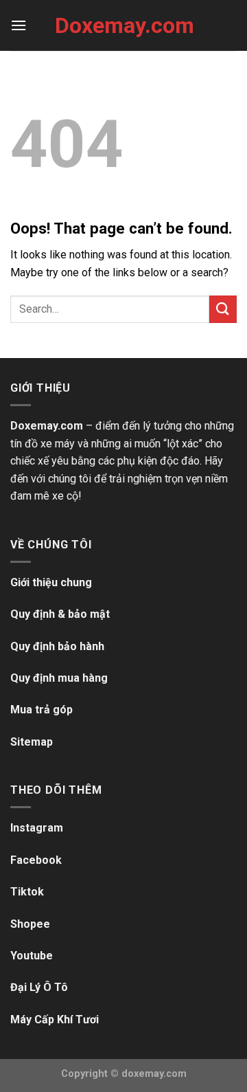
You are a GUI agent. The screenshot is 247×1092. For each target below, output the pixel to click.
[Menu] (18, 25)
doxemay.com (154, 1074)
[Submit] (223, 309)
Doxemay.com (123, 25)
